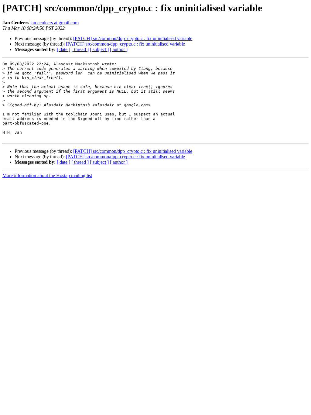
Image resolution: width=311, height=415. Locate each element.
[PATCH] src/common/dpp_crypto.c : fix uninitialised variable (132, 38)
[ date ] (63, 49)
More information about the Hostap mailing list (47, 175)
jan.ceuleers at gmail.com (54, 22)
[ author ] (119, 49)
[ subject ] (99, 49)
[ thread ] (80, 49)
